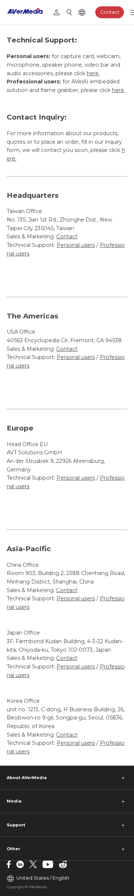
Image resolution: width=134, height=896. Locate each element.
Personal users (76, 245)
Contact (109, 12)
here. (93, 73)
